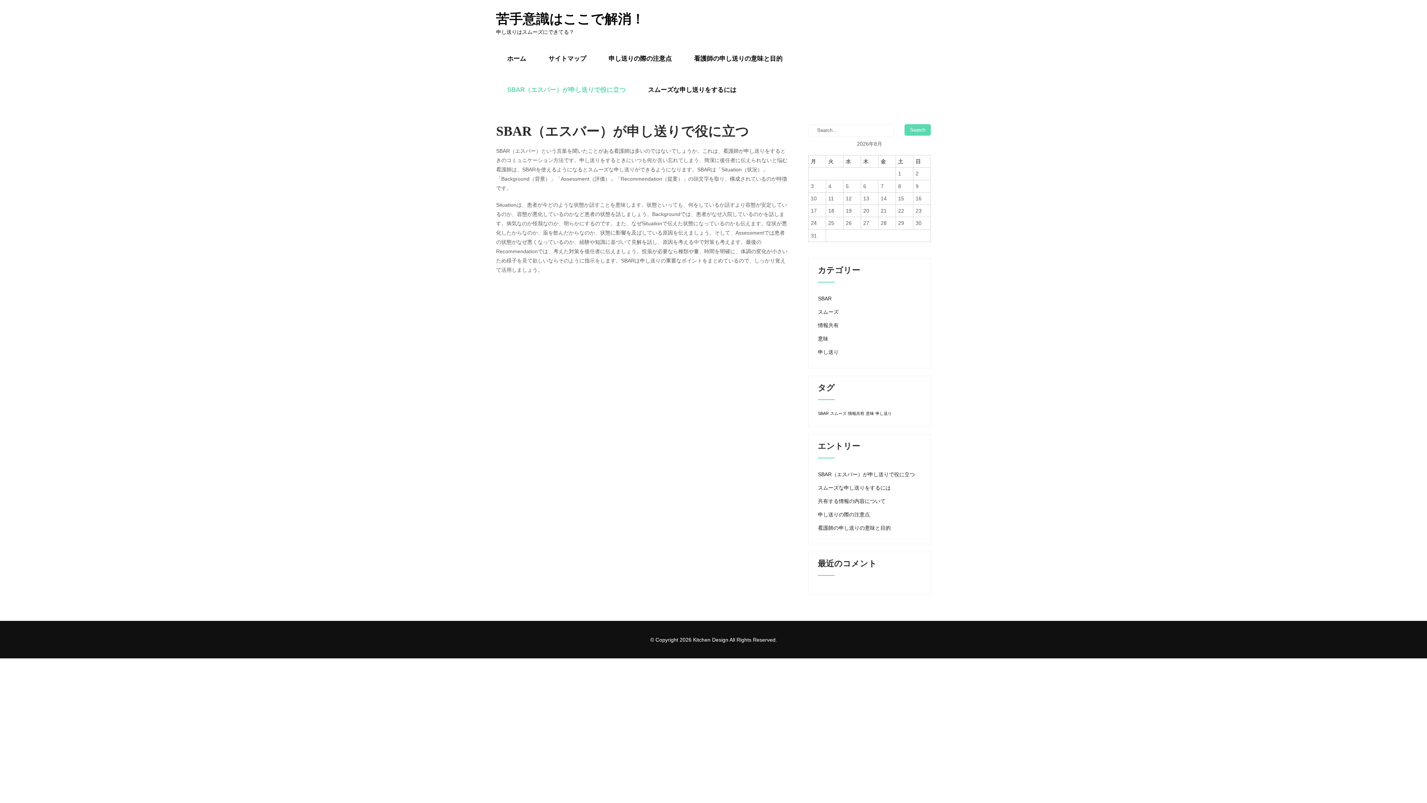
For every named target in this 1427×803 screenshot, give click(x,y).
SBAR (825, 298)
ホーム (516, 58)
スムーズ (828, 312)
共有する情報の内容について (852, 501)
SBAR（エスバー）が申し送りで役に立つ (566, 89)
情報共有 (828, 325)
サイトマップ (567, 58)
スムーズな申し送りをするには (692, 89)
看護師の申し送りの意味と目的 (738, 58)
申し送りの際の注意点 (640, 58)
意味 (823, 339)
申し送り (828, 352)
